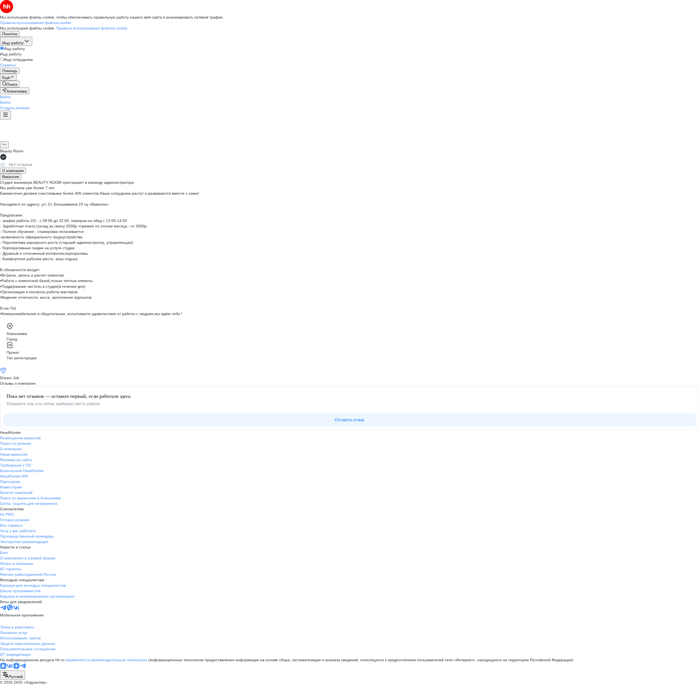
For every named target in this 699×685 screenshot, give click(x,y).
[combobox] (12, 675)
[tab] (13, 171)
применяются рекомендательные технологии (106, 660)
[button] (5, 97)
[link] (9, 84)
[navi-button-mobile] (5, 115)
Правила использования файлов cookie (91, 28)
